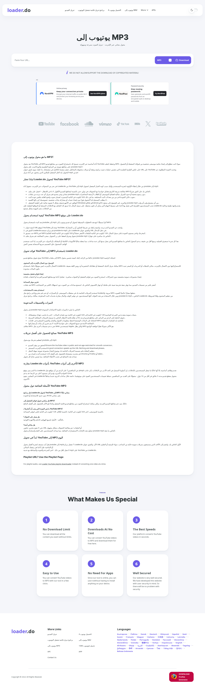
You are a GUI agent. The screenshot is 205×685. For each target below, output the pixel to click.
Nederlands (122, 640)
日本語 (161, 637)
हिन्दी (131, 648)
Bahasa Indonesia (125, 651)
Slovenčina (179, 640)
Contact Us (52, 657)
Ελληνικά (165, 634)
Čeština (134, 634)
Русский (167, 640)
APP (80, 651)
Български (122, 634)
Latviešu (182, 637)
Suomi (120, 637)
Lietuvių (171, 637)
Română (156, 640)
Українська (167, 642)
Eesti (185, 634)
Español (176, 634)
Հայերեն (150, 645)
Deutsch (154, 634)
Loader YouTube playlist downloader (57, 464)
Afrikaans (121, 645)
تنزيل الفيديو (69, 10)
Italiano (151, 637)
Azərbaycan (163, 645)
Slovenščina (122, 642)
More (143, 10)
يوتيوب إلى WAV (131, 10)
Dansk (144, 634)
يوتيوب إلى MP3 (54, 646)
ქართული (121, 648)
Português (144, 640)
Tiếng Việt (168, 648)
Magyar (140, 637)
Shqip (132, 645)
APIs (154, 10)
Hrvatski (140, 648)
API (49, 651)
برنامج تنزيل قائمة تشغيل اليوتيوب (91, 10)
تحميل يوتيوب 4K (114, 10)
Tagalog (186, 645)
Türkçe (155, 642)
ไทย (159, 648)
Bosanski (176, 645)
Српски (150, 648)
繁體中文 (145, 642)
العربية (140, 645)
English (179, 642)
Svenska (135, 642)
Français (130, 637)
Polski (134, 640)
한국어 (179, 648)
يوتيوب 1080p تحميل (87, 646)
